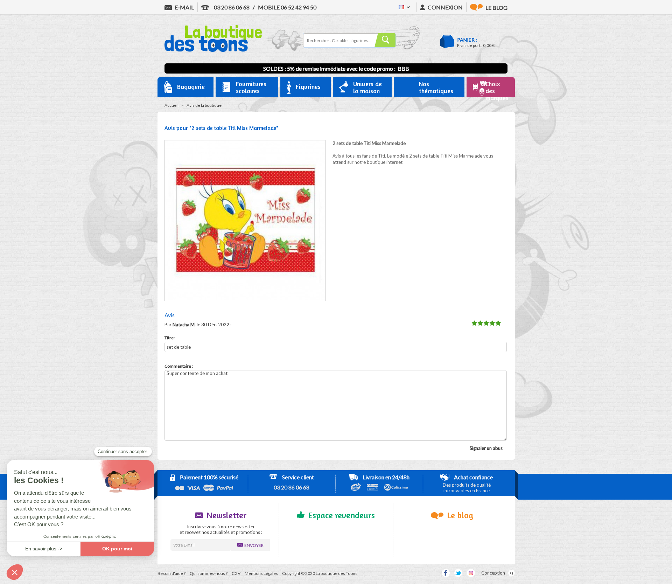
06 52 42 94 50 (287, 7)
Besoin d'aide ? (172, 573)
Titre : (169, 337)
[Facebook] (446, 573)
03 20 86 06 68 (231, 7)
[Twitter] (458, 573)
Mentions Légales (261, 573)
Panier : (467, 40)
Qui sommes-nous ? (208, 573)
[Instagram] (471, 573)
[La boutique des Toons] (213, 50)
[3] (486, 323)
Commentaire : (178, 366)
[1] (474, 323)
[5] (498, 323)
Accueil (171, 105)
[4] (492, 323)
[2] (480, 323)
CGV (236, 573)
